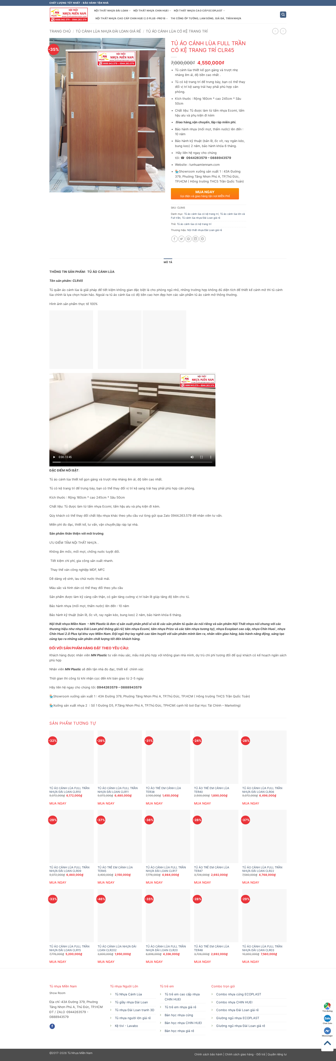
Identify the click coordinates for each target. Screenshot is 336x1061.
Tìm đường (327, 1011)
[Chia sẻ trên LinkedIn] (195, 239)
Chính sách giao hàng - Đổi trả (245, 1054)
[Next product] (275, 31)
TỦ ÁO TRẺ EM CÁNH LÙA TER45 (115, 869)
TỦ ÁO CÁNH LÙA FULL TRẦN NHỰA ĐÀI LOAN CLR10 (69, 789)
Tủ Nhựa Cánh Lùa (128, 994)
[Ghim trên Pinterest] (188, 239)
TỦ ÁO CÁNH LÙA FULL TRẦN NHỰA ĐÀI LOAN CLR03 (262, 948)
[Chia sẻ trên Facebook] (174, 239)
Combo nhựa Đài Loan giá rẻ (237, 1010)
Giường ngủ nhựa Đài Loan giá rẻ (240, 1026)
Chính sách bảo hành (208, 1054)
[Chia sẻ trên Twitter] (181, 239)
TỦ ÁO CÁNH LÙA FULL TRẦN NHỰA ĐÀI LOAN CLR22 (262, 869)
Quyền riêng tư (277, 1054)
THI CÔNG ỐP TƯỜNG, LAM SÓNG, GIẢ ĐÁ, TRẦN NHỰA (206, 18)
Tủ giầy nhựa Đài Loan (131, 1002)
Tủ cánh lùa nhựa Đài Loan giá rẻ (108, 31)
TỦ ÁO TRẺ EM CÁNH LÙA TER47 (211, 869)
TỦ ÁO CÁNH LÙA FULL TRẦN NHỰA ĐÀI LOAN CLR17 (166, 869)
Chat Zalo (327, 1023)
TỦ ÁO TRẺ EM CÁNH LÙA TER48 (211, 948)
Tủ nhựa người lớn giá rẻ (133, 1018)
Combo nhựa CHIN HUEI (234, 1002)
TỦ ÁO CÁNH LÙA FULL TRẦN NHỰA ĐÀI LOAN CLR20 (166, 948)
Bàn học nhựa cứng (179, 1015)
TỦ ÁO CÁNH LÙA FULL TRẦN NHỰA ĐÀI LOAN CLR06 (262, 789)
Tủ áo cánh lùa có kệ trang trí (177, 31)
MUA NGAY (57, 803)
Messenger (327, 1036)
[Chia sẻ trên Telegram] (202, 239)
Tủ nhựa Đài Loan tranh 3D (134, 1010)
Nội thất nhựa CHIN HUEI (151, 10)
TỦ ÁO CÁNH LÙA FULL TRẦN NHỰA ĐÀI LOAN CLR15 (69, 948)
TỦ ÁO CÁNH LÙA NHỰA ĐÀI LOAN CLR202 (117, 948)
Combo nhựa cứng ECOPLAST (238, 994)
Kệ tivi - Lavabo (126, 1026)
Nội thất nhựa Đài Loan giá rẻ (204, 230)
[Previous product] (283, 31)
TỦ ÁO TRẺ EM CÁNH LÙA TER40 (211, 789)
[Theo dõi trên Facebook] (52, 1026)
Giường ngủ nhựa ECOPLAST (237, 1018)
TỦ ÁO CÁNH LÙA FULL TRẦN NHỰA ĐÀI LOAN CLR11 (118, 789)
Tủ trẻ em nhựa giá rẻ (180, 1007)
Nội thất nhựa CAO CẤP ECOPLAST (198, 10)
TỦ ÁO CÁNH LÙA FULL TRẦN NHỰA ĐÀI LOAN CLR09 (69, 869)
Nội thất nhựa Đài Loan (111, 10)
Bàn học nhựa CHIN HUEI (183, 1023)
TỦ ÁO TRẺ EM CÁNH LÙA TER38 (163, 789)
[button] (283, 14)
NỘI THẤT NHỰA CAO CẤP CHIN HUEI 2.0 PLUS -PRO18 (130, 18)
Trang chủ (60, 31)
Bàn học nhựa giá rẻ (179, 1031)
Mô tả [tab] (168, 262)
